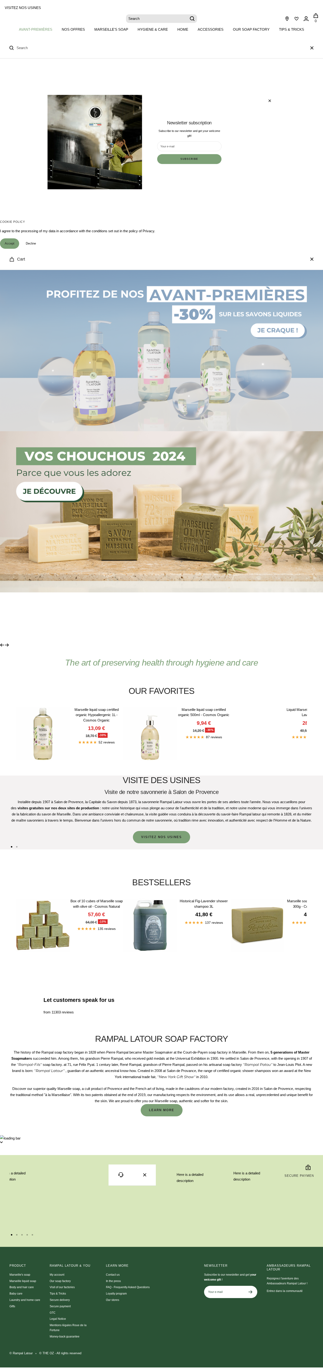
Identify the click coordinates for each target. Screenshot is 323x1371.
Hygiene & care (153, 29)
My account (57, 1274)
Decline (31, 243)
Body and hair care (21, 1287)
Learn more (161, 1110)
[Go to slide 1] (11, 847)
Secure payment (60, 1306)
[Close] (312, 48)
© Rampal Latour (21, 1353)
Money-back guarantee (64, 1336)
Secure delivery (60, 1300)
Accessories (210, 29)
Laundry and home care (24, 1300)
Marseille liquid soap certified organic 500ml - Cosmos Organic (203, 712)
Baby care (15, 1293)
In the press (113, 1281)
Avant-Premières (35, 29)
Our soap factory (251, 29)
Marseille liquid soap (22, 1281)
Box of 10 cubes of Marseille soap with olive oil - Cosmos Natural (96, 903)
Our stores (112, 1300)
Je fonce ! (44, 617)
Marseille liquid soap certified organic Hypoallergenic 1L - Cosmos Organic (96, 715)
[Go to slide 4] (27, 1235)
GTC (53, 1312)
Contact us (113, 1274)
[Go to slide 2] (16, 847)
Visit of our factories (62, 1287)
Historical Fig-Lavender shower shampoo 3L (204, 903)
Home (182, 29)
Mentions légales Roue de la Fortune (68, 1328)
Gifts (12, 1306)
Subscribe (189, 159)
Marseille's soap (111, 29)
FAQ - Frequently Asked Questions (128, 1287)
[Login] (306, 18)
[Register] (251, 1292)
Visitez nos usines (23, 8)
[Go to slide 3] (22, 1235)
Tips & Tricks (291, 29)
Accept (9, 243)
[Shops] (287, 18)
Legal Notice (58, 1318)
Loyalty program (116, 1293)
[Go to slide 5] (32, 1235)
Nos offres (73, 29)
